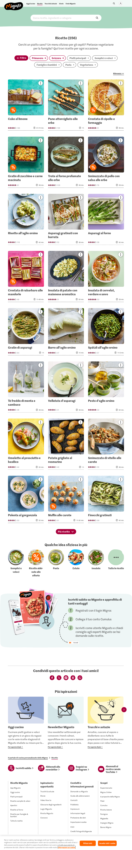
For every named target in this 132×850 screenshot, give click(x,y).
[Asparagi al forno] (106, 220)
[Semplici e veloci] (16, 563)
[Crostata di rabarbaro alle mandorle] (26, 277)
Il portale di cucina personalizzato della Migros (28, 758)
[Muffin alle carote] (66, 500)
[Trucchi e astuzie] (105, 722)
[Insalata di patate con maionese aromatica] (66, 277)
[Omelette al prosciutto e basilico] (26, 445)
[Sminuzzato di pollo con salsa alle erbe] (106, 163)
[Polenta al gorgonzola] (26, 500)
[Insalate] (96, 563)
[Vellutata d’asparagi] (66, 387)
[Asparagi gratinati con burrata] (66, 220)
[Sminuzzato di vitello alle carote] (106, 445)
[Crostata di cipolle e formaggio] (106, 105)
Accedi (75, 643)
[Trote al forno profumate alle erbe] (66, 163)
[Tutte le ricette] (116, 563)
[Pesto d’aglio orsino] (106, 387)
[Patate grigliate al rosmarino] (66, 445)
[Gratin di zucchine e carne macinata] (26, 163)
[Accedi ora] (120, 3)
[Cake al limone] (26, 105)
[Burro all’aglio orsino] (66, 332)
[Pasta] (56, 563)
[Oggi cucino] (26, 722)
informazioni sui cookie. (66, 847)
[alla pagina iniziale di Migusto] (13, 4)
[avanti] (124, 709)
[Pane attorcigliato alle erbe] (66, 105)
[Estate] (76, 563)
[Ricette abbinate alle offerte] (36, 563)
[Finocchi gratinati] (106, 500)
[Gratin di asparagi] (26, 332)
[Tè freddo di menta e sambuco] (26, 387)
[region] (66, 843)
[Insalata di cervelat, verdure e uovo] (106, 277)
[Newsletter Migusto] (66, 722)
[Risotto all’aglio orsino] (26, 220)
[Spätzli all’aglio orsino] (106, 332)
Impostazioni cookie (78, 822)
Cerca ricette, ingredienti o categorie (66, 18)
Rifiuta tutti (87, 843)
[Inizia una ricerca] (114, 3)
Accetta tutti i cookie (107, 843)
